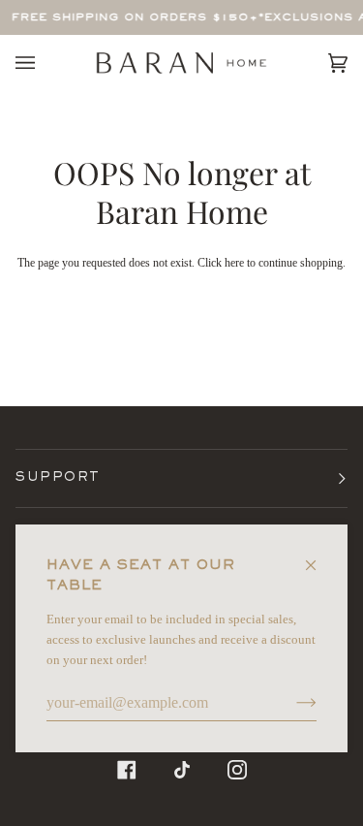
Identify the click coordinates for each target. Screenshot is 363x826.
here (234, 263)
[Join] (291, 702)
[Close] (319, 556)
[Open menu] (44, 63)
